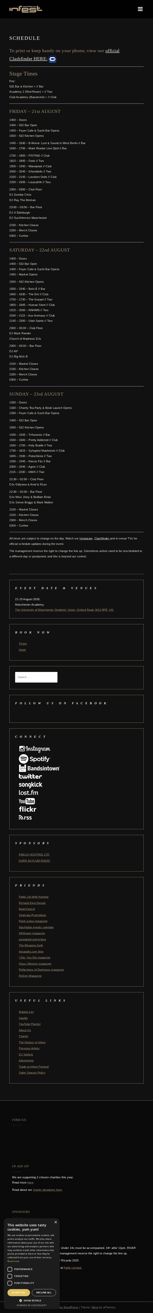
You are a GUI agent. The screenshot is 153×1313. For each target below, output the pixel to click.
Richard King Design (32, 903)
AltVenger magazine (32, 933)
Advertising (26, 1060)
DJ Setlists (26, 1054)
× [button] (55, 1222)
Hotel (22, 649)
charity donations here (47, 1189)
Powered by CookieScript (32, 1305)
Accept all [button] (19, 1292)
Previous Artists (29, 1048)
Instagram (86, 538)
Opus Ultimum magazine (35, 963)
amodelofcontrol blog (32, 939)
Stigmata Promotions (32, 915)
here (30, 1182)
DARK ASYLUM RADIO (34, 860)
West (95, 1307)
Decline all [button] (43, 1292)
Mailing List (26, 1011)
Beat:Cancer (27, 909)
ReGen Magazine (30, 975)
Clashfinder (102, 538)
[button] (31, 1301)
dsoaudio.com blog (31, 951)
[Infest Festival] (25, 8)
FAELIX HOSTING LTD (34, 854)
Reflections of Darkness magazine (41, 969)
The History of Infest (32, 1042)
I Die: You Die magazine (34, 957)
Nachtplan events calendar (36, 927)
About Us (25, 1030)
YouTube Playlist (29, 1024)
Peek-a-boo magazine (33, 921)
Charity (23, 1036)
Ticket (23, 643)
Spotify (23, 1018)
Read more (13, 1261)
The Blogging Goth (31, 945)
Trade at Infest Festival (34, 1066)
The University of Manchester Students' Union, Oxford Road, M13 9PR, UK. (64, 609)
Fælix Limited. (73, 1267)
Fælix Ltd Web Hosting (34, 896)
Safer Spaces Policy (32, 1072)
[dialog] (32, 1263)
